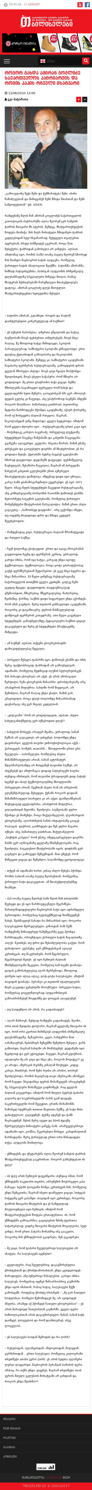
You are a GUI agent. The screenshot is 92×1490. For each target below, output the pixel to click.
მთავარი (9, 1419)
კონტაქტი (10, 1456)
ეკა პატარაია (18, 99)
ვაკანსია (9, 1447)
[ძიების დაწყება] (85, 60)
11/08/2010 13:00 (21, 93)
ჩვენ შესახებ (12, 1428)
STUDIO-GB (53, 1477)
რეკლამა (9, 1438)
